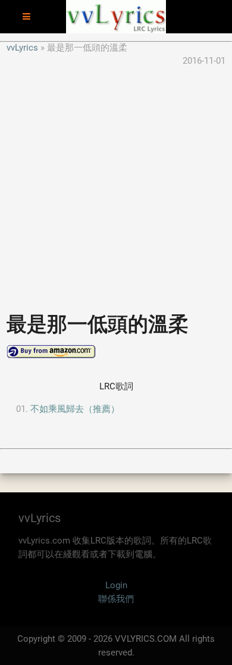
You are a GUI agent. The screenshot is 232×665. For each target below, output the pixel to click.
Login (116, 585)
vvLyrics (22, 47)
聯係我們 (116, 599)
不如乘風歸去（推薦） (75, 409)
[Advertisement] (116, 184)
